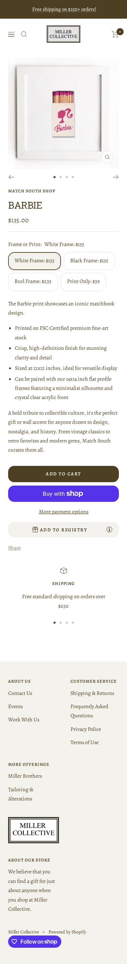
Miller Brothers (25, 776)
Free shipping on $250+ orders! (64, 9)
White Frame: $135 (35, 260)
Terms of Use (84, 742)
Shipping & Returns (92, 693)
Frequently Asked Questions (89, 711)
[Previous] (11, 177)
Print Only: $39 (83, 281)
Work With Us (23, 719)
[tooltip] (109, 529)
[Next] (116, 177)
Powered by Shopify (67, 932)
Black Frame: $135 (89, 260)
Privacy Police (85, 729)
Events (15, 706)
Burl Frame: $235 (33, 281)
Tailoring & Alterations (20, 794)
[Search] (24, 34)
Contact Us (20, 693)
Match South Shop (31, 191)
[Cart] (115, 34)
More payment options (63, 511)
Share (14, 548)
